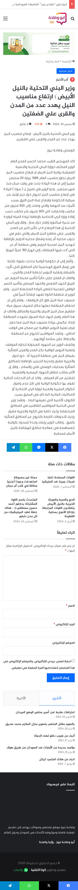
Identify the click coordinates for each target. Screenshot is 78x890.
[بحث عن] (72, 20)
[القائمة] (5, 20)
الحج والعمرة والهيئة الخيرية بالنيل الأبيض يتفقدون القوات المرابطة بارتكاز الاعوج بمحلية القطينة (58, 508)
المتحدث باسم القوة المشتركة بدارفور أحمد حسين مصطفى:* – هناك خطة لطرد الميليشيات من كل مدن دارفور (20, 508)
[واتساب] (26, 447)
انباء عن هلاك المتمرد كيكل (57, 759)
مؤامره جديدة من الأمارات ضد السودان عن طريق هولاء (41, 747)
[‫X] (51, 447)
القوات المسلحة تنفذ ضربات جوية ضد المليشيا (58, 479)
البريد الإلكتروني (64, 624)
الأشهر (56, 698)
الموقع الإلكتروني (63, 642)
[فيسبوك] (64, 447)
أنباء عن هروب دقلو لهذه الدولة (54, 735)
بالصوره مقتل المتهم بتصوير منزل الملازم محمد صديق (40, 724)
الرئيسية (67, 61)
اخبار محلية (52, 61)
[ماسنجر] (38, 447)
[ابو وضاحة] (57, 18)
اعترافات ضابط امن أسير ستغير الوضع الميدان (45, 712)
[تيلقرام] (13, 447)
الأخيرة (21, 698)
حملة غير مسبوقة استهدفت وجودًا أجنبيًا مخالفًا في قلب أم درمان (21, 481)
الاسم (70, 605)
